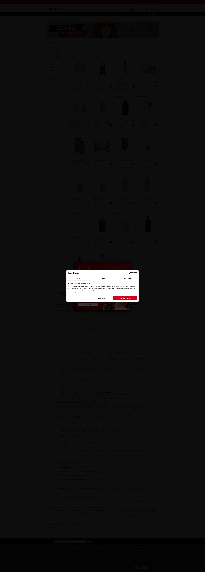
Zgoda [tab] (78, 278)
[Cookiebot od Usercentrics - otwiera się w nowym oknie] (130, 273)
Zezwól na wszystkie (125, 298)
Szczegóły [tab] (102, 278)
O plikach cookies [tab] (126, 278)
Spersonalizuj (101, 298)
